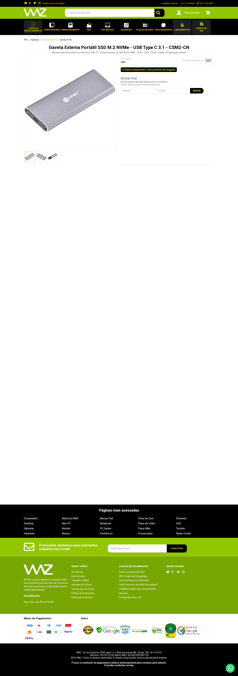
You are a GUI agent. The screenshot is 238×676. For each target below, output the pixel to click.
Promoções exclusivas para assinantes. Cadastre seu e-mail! (68, 547)
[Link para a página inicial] (26, 40)
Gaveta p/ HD (66, 40)
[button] (33, 27)
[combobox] (114, 13)
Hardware (35, 40)
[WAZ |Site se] (108, 630)
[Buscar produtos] (159, 12)
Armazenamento (49, 40)
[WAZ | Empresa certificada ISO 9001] (88, 630)
